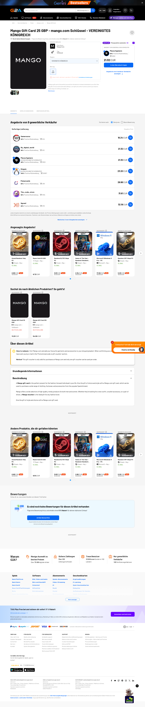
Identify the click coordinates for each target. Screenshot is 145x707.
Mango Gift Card (51, 23)
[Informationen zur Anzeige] (42, 230)
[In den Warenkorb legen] (130, 137)
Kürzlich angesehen (26, 111)
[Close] (142, 3)
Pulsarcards (25, 181)
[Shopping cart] (131, 10)
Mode (32, 23)
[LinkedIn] (133, 680)
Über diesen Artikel (43, 111)
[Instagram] (125, 680)
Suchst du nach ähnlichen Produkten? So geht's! (37, 289)
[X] (129, 680)
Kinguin (23, 169)
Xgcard (23, 203)
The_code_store (27, 192)
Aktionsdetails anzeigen (18, 613)
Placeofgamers (116, 51)
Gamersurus (25, 136)
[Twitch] (118, 680)
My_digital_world (27, 147)
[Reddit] (122, 680)
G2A (13, 23)
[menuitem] (14, 17)
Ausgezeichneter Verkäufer (31, 160)
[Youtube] (115, 680)
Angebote (13, 111)
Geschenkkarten (22, 23)
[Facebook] (111, 680)
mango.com (40, 23)
